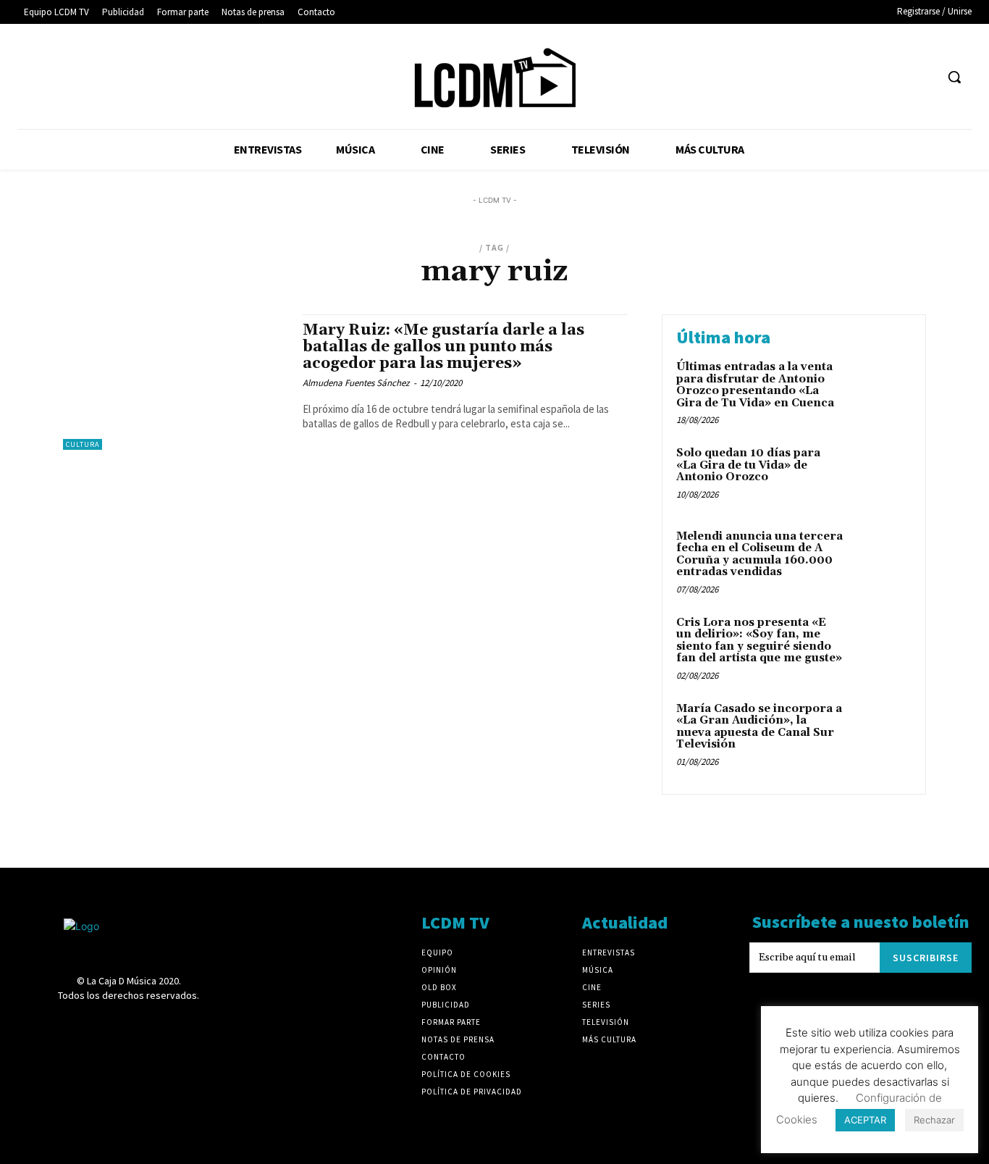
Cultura (82, 444)
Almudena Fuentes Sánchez (356, 383)
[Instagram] (815, 77)
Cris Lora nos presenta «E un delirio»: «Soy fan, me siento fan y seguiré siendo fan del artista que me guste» (759, 641)
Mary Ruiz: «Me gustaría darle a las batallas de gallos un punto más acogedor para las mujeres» (443, 347)
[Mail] (842, 77)
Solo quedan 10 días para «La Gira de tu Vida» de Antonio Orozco (748, 465)
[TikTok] (869, 77)
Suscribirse (926, 957)
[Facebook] (762, 77)
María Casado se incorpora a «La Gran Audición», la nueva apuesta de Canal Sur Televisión (759, 727)
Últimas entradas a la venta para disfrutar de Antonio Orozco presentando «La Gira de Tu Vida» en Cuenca (755, 385)
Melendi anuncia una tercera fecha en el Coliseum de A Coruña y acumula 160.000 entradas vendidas (759, 554)
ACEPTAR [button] (865, 1120)
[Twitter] (896, 77)
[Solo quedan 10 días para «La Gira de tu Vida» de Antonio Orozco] (881, 475)
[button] (954, 76)
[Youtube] (923, 77)
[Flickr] (789, 77)
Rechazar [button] (934, 1120)
